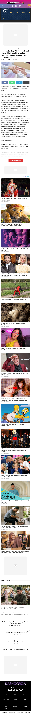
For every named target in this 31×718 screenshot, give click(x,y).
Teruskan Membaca (15, 160)
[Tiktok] (17, 690)
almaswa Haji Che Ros (7, 59)
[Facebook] (9, 690)
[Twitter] (14, 690)
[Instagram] (11, 690)
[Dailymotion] (22, 690)
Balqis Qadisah (4, 610)
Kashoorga (3, 48)
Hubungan (18, 48)
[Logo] (15, 6)
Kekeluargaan (11, 48)
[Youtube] (20, 690)
